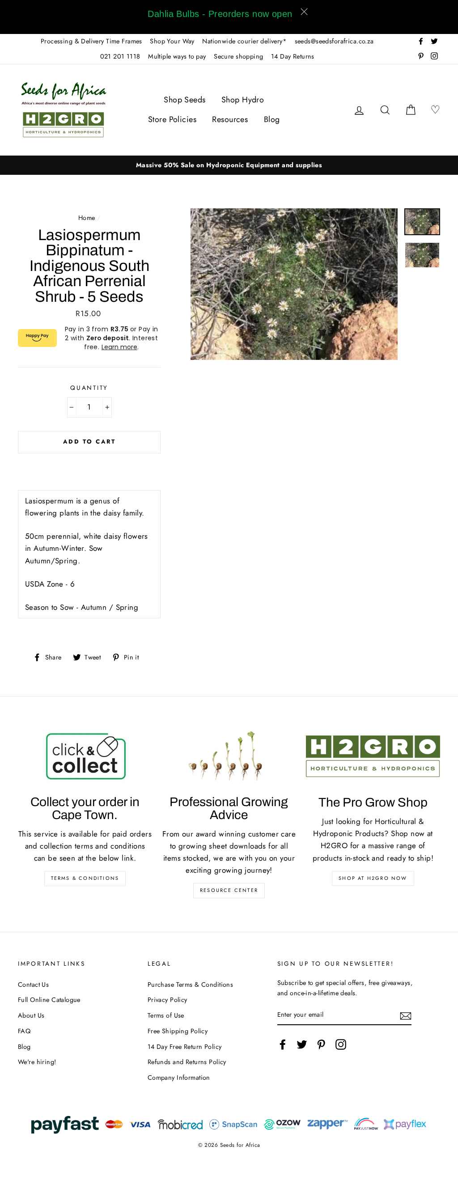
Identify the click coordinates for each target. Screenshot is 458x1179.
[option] (229, 165)
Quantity (89, 387)
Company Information (179, 1077)
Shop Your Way (172, 41)
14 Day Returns (292, 56)
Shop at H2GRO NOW (373, 878)
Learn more (119, 346)
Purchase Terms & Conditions (190, 984)
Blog (272, 119)
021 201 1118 (120, 56)
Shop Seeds (184, 100)
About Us (31, 1015)
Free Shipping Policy (178, 1031)
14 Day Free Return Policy (185, 1046)
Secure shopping (238, 56)
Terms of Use (166, 1015)
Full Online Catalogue (49, 999)
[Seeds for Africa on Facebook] (282, 1044)
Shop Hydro (242, 100)
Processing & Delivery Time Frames (91, 41)
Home (86, 217)
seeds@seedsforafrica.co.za (334, 41)
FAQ (24, 1031)
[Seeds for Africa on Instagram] (340, 1044)
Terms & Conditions (85, 878)
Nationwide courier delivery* (244, 41)
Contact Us (33, 984)
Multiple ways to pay (177, 56)
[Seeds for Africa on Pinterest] (321, 1044)
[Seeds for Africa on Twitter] (302, 1044)
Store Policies (172, 119)
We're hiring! (37, 1061)
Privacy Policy (167, 999)
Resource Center (229, 890)
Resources (230, 119)
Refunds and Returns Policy (187, 1061)
